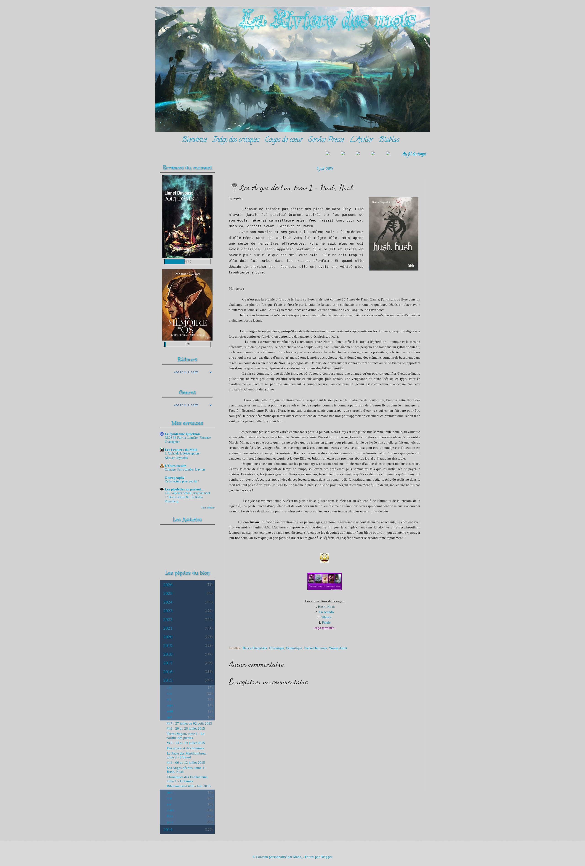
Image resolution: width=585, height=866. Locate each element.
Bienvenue (194, 140)
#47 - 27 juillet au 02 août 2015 (189, 723)
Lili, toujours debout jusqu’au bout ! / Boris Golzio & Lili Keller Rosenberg (187, 497)
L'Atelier (361, 140)
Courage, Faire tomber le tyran (185, 469)
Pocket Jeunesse (315, 648)
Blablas (389, 140)
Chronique (276, 648)
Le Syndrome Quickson (182, 434)
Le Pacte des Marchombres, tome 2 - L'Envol (186, 755)
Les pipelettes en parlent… (184, 489)
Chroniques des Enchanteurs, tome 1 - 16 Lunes (187, 779)
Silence (326, 617)
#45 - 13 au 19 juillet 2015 (186, 743)
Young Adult (338, 648)
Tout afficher (208, 507)
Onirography (174, 477)
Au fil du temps (414, 154)
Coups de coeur (284, 140)
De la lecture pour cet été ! (182, 481)
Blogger (326, 857)
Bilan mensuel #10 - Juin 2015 (189, 786)
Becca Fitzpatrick (255, 648)
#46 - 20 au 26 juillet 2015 (186, 728)
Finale (326, 622)
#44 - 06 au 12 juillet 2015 (186, 762)
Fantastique (294, 648)
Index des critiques (236, 140)
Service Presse (326, 140)
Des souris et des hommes (185, 748)
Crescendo (326, 612)
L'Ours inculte (175, 466)
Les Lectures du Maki (181, 450)
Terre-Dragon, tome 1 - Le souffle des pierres (185, 736)
